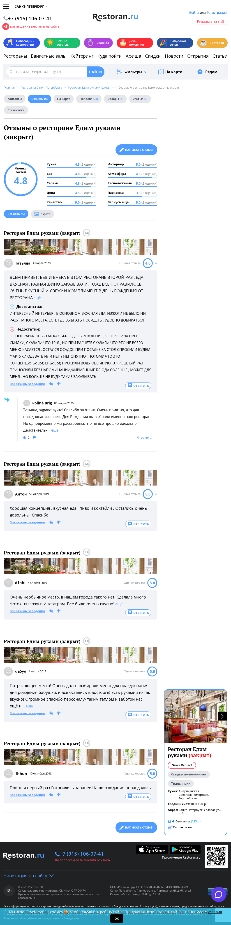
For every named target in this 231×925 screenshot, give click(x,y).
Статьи (220, 56)
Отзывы (39, 99)
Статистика (16, 110)
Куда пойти (109, 56)
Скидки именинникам (188, 774)
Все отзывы (16, 214)
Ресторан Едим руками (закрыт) (42, 233)
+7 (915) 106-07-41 (82, 854)
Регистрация (217, 13)
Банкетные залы (48, 56)
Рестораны (15, 56)
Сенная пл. (183, 821)
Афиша (133, 56)
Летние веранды (57, 43)
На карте (173, 71)
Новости (174, 56)
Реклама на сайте (212, 22)
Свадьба (97, 42)
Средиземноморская (193, 795)
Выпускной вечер (172, 43)
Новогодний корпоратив (20, 43)
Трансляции (180, 783)
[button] (222, 716)
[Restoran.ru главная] (115, 17)
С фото (46, 214)
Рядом (211, 71)
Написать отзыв (139, 150)
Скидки (153, 56)
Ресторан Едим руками (189, 752)
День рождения (131, 43)
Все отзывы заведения (27, 384)
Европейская (188, 798)
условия (215, 911)
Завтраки (212, 42)
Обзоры (115, 99)
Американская (189, 791)
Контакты (14, 99)
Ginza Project (182, 765)
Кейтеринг (82, 56)
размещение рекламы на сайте (34, 26)
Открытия (198, 56)
